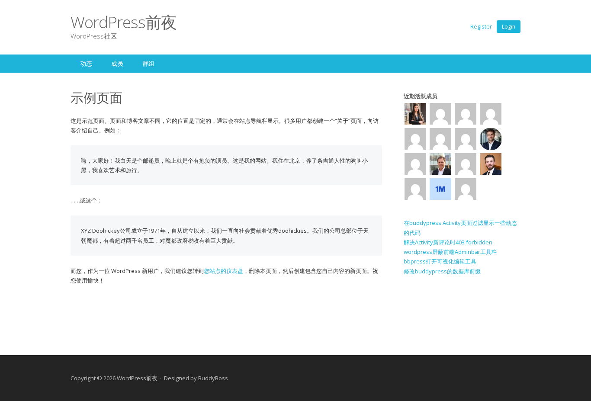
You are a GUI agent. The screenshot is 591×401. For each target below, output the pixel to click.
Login (508, 26)
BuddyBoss (213, 378)
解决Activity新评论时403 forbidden (448, 242)
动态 (86, 63)
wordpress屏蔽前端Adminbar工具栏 (450, 252)
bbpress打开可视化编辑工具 (440, 261)
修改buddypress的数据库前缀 (442, 271)
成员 (117, 63)
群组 (148, 63)
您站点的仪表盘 (223, 271)
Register (481, 26)
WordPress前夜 (124, 22)
